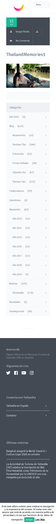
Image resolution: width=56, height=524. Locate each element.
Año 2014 (17, 228)
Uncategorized (16, 311)
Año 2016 (17, 246)
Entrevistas (18, 153)
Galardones (15, 200)
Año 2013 (17, 218)
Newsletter (15, 209)
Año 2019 (17, 274)
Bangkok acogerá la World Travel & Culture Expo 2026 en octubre (25, 452)
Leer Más (40, 519)
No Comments (23, 40)
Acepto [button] (29, 519)
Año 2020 (14, 116)
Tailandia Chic (19, 172)
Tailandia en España (17, 405)
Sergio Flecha (22, 31)
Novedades (14, 302)
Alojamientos (19, 135)
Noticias (13, 283)
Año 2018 (17, 265)
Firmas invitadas (20, 163)
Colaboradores (16, 191)
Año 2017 (17, 255)
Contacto (11, 415)
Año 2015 (17, 237)
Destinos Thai (19, 144)
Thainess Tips (19, 181)
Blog (11, 126)
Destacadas (18, 292)
